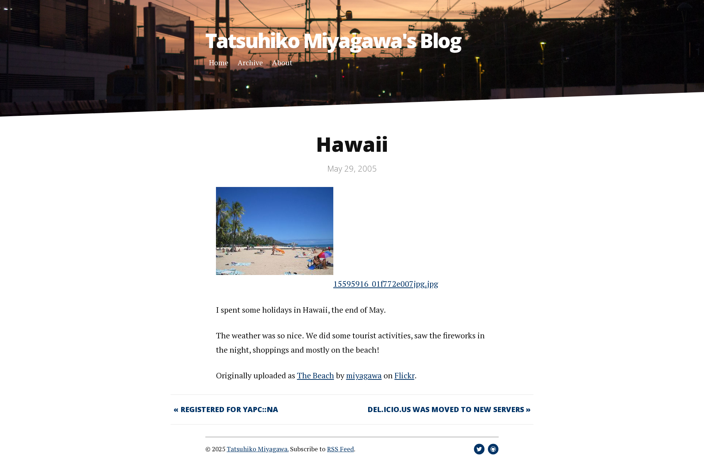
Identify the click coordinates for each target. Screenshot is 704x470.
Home (218, 62)
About (282, 62)
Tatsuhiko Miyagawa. (258, 449)
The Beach (315, 375)
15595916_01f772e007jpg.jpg (385, 283)
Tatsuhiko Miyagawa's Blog (333, 40)
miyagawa (364, 375)
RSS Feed (340, 449)
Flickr (404, 375)
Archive (250, 62)
